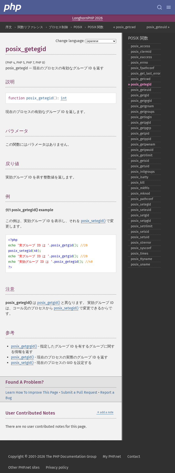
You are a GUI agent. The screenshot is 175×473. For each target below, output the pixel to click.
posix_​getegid (141, 84)
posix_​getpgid (141, 123)
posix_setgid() (22, 362)
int (64, 98)
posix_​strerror (141, 243)
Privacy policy (57, 467)
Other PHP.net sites (23, 467)
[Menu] (168, 7)
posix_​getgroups (142, 112)
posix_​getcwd (140, 79)
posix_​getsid (140, 161)
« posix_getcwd (124, 27)
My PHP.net (112, 456)
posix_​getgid (140, 95)
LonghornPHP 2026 (87, 18)
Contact (133, 456)
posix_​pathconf (142, 199)
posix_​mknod (140, 193)
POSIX (78, 27)
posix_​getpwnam (143, 144)
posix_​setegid (141, 204)
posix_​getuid (140, 166)
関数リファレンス (30, 27)
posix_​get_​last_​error (145, 73)
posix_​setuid (140, 237)
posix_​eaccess (141, 57)
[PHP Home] (13, 7)
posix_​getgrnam (142, 106)
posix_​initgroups (143, 172)
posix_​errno (139, 63)
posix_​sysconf (141, 248)
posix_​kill (137, 183)
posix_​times (139, 253)
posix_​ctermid (141, 52)
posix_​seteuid (141, 210)
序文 (8, 27)
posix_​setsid (140, 232)
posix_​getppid (141, 139)
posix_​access (140, 46)
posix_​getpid (140, 133)
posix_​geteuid (141, 90)
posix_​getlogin (141, 117)
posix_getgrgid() (24, 346)
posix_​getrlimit (141, 155)
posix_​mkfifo (140, 188)
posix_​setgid (140, 215)
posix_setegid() (93, 221)
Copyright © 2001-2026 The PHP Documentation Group (52, 456)
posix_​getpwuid (142, 150)
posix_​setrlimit (141, 226)
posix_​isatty (139, 177)
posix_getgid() (48, 302)
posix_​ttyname (141, 259)
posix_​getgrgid (141, 101)
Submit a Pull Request (79, 392)
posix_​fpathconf (142, 68)
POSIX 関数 (95, 27)
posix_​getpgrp (141, 128)
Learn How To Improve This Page (31, 392)
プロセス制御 (58, 27)
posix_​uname (140, 264)
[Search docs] (159, 7)
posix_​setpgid (141, 221)
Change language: (70, 41)
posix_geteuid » (158, 27)
